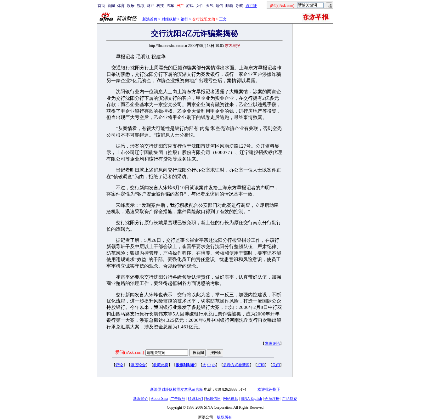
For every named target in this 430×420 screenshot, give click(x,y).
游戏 (190, 5)
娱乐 (130, 5)
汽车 (170, 5)
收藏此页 (160, 365)
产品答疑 (289, 398)
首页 (101, 5)
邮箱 (229, 5)
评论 (119, 365)
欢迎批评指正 (268, 389)
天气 (209, 5)
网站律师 (230, 398)
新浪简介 (140, 398)
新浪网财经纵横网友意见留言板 (176, 389)
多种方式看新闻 (236, 365)
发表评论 (272, 343)
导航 (239, 5)
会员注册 (272, 398)
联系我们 (195, 398)
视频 (140, 5)
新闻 (111, 5)
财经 (150, 5)
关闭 (276, 365)
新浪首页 (149, 19)
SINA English (251, 398)
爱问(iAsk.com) (129, 352)
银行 (184, 19)
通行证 (251, 5)
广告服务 (177, 398)
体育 (121, 5)
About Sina (159, 398)
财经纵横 (169, 19)
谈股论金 (138, 365)
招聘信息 (213, 398)
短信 (219, 5)
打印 (261, 365)
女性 (199, 5)
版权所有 (224, 417)
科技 (160, 5)
